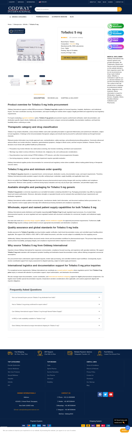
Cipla (48, 365)
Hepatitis (10, 378)
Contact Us (90, 375)
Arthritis (10, 382)
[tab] (39, 97)
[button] (10, 82)
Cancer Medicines (13, 368)
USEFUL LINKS (92, 362)
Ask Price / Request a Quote (74, 58)
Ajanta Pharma (51, 368)
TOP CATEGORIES (14, 362)
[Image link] (36, 425)
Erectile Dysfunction (14, 365)
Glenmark (50, 378)
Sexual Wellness (13, 375)
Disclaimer (90, 378)
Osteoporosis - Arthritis (20, 24)
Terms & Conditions (93, 365)
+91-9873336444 (70, 405)
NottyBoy (50, 382)
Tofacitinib (72, 44)
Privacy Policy (91, 372)
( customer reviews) (76, 37)
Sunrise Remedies (53, 372)
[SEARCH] (119, 9)
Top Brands (51, 362)
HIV (9, 385)
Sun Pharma (51, 375)
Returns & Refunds (92, 368)
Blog (88, 385)
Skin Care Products (14, 372)
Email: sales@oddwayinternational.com (27, 409)
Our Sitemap (90, 382)
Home (10, 24)
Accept (124, 430)
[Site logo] (20, 9)
